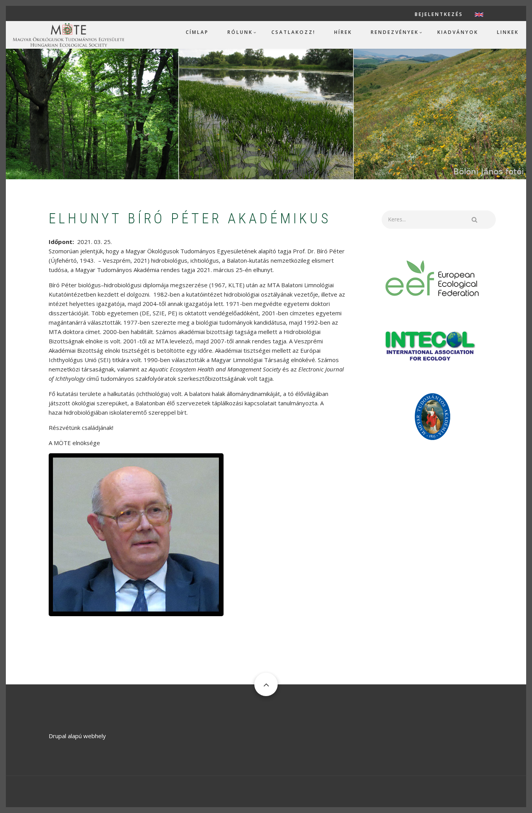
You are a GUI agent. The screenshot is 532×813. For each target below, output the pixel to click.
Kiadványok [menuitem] (457, 32)
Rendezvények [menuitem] (395, 32)
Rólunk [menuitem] (240, 32)
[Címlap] (68, 34)
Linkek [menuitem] (508, 32)
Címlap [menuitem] (197, 32)
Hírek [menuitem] (343, 32)
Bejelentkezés (439, 14)
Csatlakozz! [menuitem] (293, 32)
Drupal (57, 736)
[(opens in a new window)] (432, 277)
